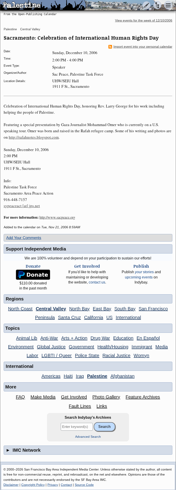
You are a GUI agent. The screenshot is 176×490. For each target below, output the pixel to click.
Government (81, 346)
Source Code (84, 485)
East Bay (102, 308)
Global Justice (51, 346)
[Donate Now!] (33, 275)
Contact (66, 485)
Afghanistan (122, 376)
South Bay (124, 308)
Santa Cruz (69, 317)
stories (144, 272)
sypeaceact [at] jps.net (22, 205)
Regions (15, 298)
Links (101, 406)
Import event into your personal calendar (142, 46)
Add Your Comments (23, 238)
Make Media (42, 396)
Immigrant (142, 346)
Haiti (68, 376)
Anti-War (49, 338)
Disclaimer (11, 485)
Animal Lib (26, 338)
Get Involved (74, 396)
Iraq (80, 376)
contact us (97, 282)
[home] (43, 5)
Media (161, 346)
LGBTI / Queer (56, 355)
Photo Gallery (106, 396)
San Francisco (153, 308)
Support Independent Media (36, 248)
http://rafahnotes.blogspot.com (34, 137)
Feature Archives (143, 396)
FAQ (20, 396)
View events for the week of (143, 20)
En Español (148, 338)
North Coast (20, 308)
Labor (32, 355)
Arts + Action (74, 338)
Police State (87, 355)
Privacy (52, 485)
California (93, 317)
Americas (50, 376)
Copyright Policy (33, 485)
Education (123, 338)
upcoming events (139, 277)
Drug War (100, 338)
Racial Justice (116, 355)
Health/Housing (112, 346)
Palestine (10, 29)
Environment (21, 346)
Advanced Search (88, 436)
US (109, 317)
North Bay (79, 308)
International (128, 317)
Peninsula (45, 317)
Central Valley (30, 29)
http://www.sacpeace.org (57, 217)
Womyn (141, 355)
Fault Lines (80, 406)
